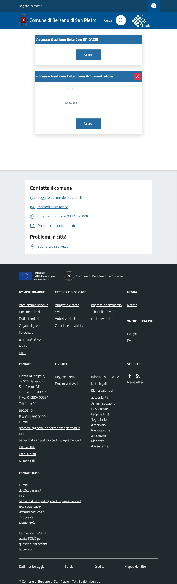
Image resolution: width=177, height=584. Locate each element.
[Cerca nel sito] (121, 20)
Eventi (131, 340)
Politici (23, 346)
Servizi (69, 566)
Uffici (22, 353)
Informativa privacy (105, 376)
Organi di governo (31, 325)
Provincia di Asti (66, 383)
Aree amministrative (33, 304)
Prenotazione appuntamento (101, 433)
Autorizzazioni (65, 318)
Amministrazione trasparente (103, 406)
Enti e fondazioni (31, 318)
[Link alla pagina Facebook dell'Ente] (129, 375)
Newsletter (135, 382)
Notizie (132, 304)
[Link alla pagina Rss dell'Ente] (137, 375)
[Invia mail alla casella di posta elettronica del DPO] (30, 490)
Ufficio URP (27, 447)
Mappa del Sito (135, 566)
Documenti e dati (31, 311)
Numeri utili (27, 460)
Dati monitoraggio (31, 566)
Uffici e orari (27, 453)
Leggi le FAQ (100, 414)
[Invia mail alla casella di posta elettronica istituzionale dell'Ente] (49, 427)
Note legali (99, 383)
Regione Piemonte (30, 5)
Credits (99, 566)
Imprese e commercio (106, 304)
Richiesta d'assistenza (100, 443)
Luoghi (132, 333)
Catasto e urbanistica (70, 325)
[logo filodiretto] (144, 20)
